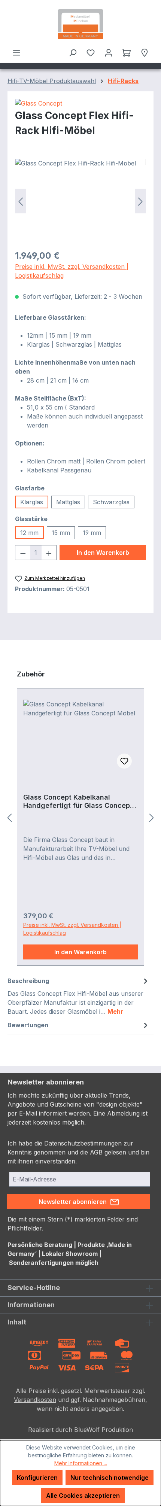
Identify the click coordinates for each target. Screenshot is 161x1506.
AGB (96, 1152)
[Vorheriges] (20, 201)
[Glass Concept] (80, 103)
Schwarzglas (111, 502)
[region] (80, 201)
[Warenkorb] (127, 52)
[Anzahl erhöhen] (49, 552)
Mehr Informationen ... (80, 1463)
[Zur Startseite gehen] (80, 24)
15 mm (61, 532)
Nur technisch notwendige (109, 1477)
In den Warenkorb (103, 552)
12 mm (29, 532)
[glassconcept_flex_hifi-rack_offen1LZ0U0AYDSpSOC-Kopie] (80, 201)
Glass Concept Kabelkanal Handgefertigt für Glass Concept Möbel (78, 801)
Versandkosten (35, 1399)
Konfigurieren (37, 1477)
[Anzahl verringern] (23, 552)
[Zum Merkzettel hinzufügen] (124, 761)
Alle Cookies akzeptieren (83, 1495)
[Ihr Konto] (109, 52)
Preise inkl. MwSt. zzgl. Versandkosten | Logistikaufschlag (71, 271)
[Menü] (16, 52)
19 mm (92, 532)
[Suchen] (73, 52)
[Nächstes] (140, 201)
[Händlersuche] (145, 52)
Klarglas (31, 502)
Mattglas (68, 502)
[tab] (78, 996)
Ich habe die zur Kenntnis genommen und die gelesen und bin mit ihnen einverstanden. (78, 1152)
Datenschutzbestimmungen (83, 1143)
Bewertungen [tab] (27, 1025)
